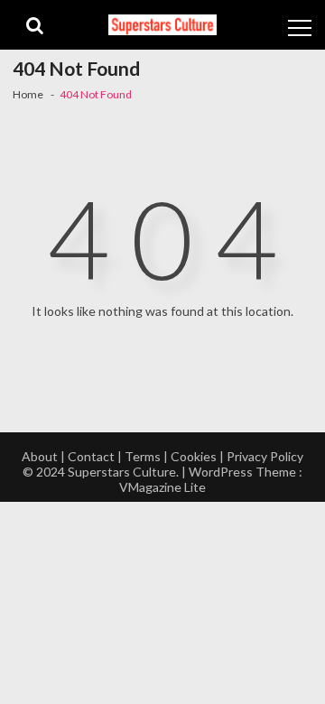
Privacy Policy (265, 456)
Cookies (194, 456)
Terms (143, 456)
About (40, 456)
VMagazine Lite (162, 487)
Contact (91, 456)
